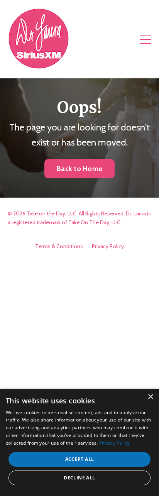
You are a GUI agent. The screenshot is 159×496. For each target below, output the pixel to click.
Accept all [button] (79, 459)
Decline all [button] (79, 477)
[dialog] (79, 442)
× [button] (150, 397)
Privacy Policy (108, 246)
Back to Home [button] (79, 168)
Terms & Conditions (59, 246)
